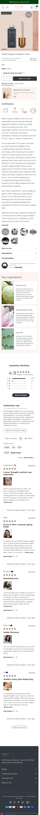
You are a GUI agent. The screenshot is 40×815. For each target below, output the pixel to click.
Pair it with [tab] (19, 84)
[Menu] (3, 7)
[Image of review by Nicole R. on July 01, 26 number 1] (7, 585)
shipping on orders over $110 (19, 2)
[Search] (7, 7)
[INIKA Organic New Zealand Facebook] (14, 802)
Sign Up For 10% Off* (12, 73)
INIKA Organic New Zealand (16, 796)
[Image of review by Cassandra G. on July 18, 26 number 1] (7, 481)
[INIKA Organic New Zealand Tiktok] (23, 802)
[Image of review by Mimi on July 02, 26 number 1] (7, 534)
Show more (16, 453)
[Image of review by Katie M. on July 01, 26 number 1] (7, 639)
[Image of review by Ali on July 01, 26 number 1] (7, 686)
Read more (8, 502)
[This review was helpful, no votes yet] (29, 510)
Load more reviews (19, 727)
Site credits (19, 798)
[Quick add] (10, 97)
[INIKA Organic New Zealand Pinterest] (18, 802)
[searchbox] (11, 438)
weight (6, 447)
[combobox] (26, 458)
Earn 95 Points (6, 13)
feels (19, 447)
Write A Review (21, 395)
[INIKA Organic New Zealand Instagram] (11, 802)
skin (13, 447)
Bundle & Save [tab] (8, 84)
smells (6, 453)
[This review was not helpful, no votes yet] (32, 510)
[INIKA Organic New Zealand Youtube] (27, 802)
